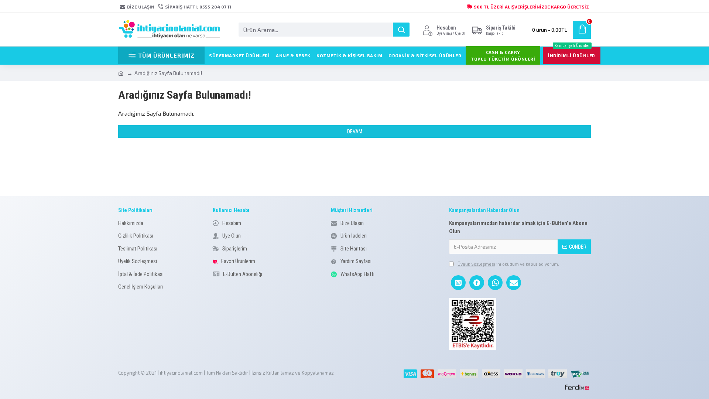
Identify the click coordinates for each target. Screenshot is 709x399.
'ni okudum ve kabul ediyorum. (508, 263)
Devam (354, 131)
